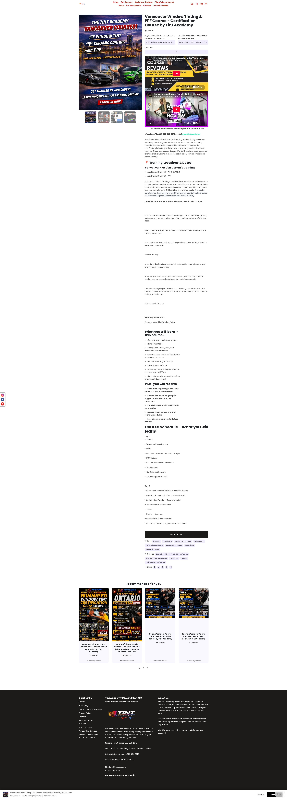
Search (82, 701)
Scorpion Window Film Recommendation (88, 736)
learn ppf (156, 541)
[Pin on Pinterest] (162, 567)
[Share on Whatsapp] (166, 567)
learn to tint (167, 541)
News (121, 5)
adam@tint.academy (115, 767)
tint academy (199, 541)
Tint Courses (126, 2)
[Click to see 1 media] (90, 117)
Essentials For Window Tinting (156, 558)
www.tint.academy (191, 134)
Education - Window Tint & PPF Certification (172, 554)
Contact (147, 5)
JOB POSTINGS (85, 727)
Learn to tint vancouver (183, 541)
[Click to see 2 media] (104, 117)
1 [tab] (140, 668)
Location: (193, 37)
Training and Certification (155, 562)
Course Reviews (133, 5)
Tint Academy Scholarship (90, 709)
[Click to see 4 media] (130, 117)
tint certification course (154, 545)
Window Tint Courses (88, 731)
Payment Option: (159, 37)
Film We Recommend (164, 2)
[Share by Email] (170, 567)
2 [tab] (143, 668)
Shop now (275, 794)
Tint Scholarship (160, 5)
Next (139, 62)
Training (184, 558)
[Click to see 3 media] (117, 117)
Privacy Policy (85, 713)
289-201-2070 (112, 770)
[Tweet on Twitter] (158, 567)
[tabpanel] (94, 625)
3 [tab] (147, 668)
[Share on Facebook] (154, 567)
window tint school (152, 549)
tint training (189, 545)
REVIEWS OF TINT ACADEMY (86, 722)
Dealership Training (143, 2)
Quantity (148, 47)
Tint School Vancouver (174, 545)
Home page (174, 558)
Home (115, 2)
